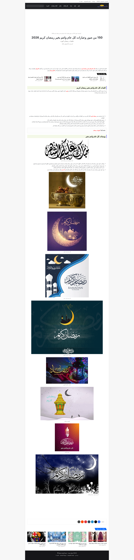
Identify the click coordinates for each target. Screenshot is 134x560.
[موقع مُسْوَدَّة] (102, 6)
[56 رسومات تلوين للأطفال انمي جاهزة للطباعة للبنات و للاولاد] (103, 79)
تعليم (79, 5)
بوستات (93, 1)
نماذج (60, 5)
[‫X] (95, 521)
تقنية (75, 5)
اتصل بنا (80, 1)
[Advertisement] (67, 21)
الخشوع (63, 169)
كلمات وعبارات (54, 5)
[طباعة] (79, 521)
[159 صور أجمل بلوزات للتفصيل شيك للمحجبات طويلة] (48, 79)
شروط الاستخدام (63, 555)
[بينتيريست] (85, 521)
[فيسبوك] (99, 521)
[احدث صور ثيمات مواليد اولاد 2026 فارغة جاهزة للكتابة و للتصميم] (57, 537)
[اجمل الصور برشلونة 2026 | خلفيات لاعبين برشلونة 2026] (36, 537)
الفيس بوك (52, 70)
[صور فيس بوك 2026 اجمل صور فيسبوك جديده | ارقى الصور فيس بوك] (75, 79)
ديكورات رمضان (96, 130)
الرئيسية (79, 33)
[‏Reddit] (82, 521)
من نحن (76, 555)
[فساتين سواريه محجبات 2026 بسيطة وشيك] (97, 537)
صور (76, 33)
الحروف (37, 68)
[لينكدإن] (92, 521)
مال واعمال (65, 5)
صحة (71, 5)
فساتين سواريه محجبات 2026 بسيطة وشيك (98, 543)
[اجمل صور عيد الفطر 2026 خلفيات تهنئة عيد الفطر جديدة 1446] (77, 537)
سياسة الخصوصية (87, 1)
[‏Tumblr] (89, 521)
